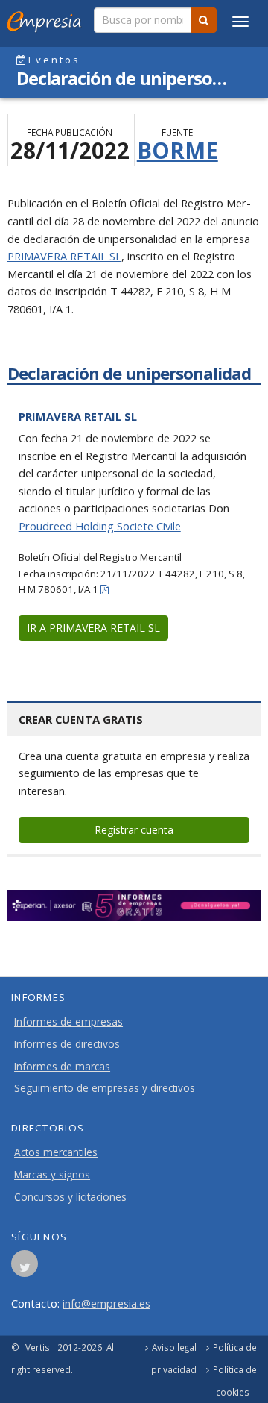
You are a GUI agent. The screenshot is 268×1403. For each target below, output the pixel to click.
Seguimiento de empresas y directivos (104, 1088)
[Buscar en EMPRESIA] (204, 20)
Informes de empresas (68, 1022)
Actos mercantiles (56, 1152)
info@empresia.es (106, 1303)
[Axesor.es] (134, 905)
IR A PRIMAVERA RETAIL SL (93, 628)
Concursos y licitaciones (70, 1197)
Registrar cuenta (134, 830)
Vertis (37, 1347)
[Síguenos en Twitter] (24, 1268)
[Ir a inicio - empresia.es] (47, 18)
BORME (177, 150)
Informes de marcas (62, 1066)
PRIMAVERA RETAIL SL (64, 255)
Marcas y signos (52, 1174)
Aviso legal (174, 1347)
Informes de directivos (67, 1044)
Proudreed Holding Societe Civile (100, 525)
